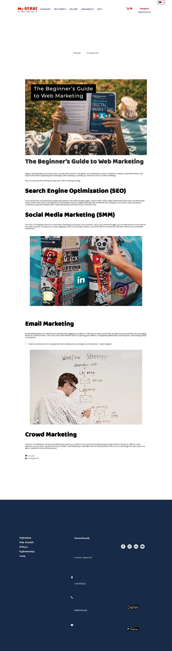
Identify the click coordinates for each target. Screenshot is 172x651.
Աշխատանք (87, 9)
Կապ (99, 9)
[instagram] (129, 546)
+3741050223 (79, 583)
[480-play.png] (133, 629)
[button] (161, 2)
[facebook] (123, 546)
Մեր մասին (60, 9)
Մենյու (74, 9)
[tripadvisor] (136, 546)
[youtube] (142, 546)
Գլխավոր (45, 9)
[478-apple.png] (133, 607)
